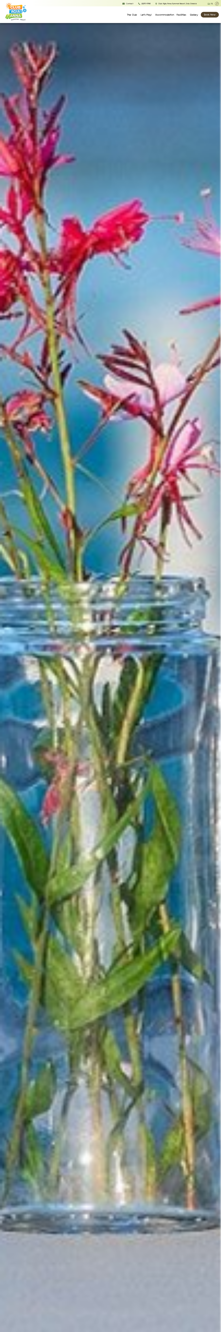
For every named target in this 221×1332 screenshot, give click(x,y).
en (209, 4)
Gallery (194, 15)
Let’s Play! (146, 15)
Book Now (210, 14)
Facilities (181, 15)
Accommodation (164, 15)
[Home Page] (16, 11)
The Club (132, 15)
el (212, 4)
